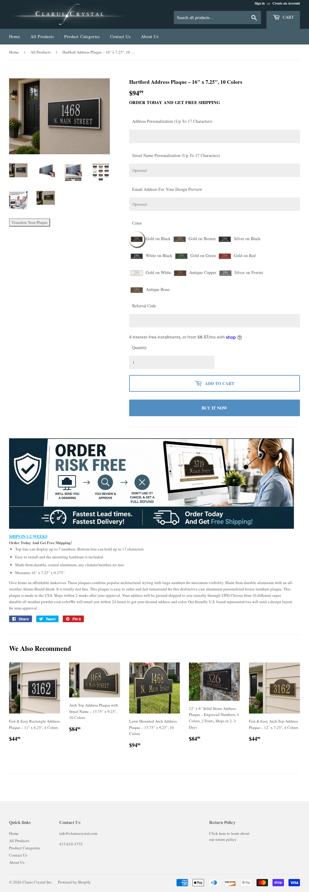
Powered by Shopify (74, 882)
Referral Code (144, 306)
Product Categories (82, 36)
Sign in (260, 3)
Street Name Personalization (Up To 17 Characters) (176, 155)
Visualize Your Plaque (29, 222)
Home (14, 36)
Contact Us (120, 36)
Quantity (139, 347)
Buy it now (214, 408)
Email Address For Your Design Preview (167, 189)
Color (137, 223)
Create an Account (286, 3)
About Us (149, 36)
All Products (42, 36)
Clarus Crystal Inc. (37, 882)
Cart (288, 17)
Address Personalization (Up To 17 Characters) (172, 121)
